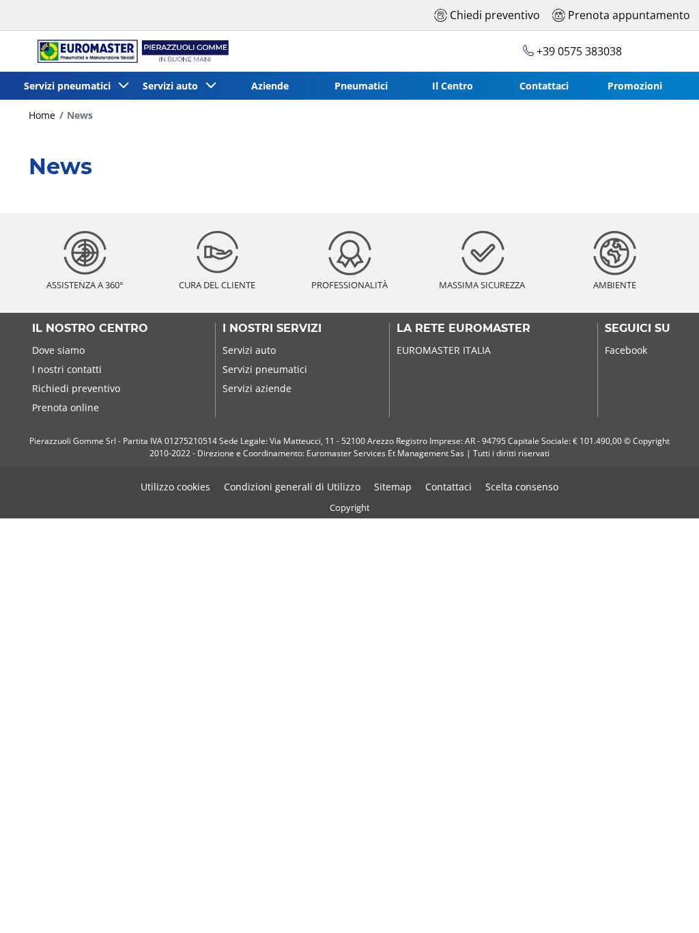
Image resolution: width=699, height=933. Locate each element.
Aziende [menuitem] (270, 85)
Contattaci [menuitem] (544, 85)
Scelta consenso (521, 486)
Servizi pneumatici (265, 369)
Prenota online (65, 407)
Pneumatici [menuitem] (361, 85)
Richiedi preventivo (76, 388)
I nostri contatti (67, 369)
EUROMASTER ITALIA (444, 350)
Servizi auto (249, 350)
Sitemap (393, 486)
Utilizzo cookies (175, 486)
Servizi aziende (257, 388)
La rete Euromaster (463, 328)
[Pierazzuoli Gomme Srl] (127, 51)
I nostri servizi (272, 328)
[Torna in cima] (663, 904)
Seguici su (637, 328)
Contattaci (448, 486)
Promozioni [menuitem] (635, 85)
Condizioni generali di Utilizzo (292, 486)
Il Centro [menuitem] (452, 85)
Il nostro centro (90, 328)
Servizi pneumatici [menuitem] (70, 85)
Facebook (626, 350)
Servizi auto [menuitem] (173, 85)
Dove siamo (58, 350)
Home (42, 115)
